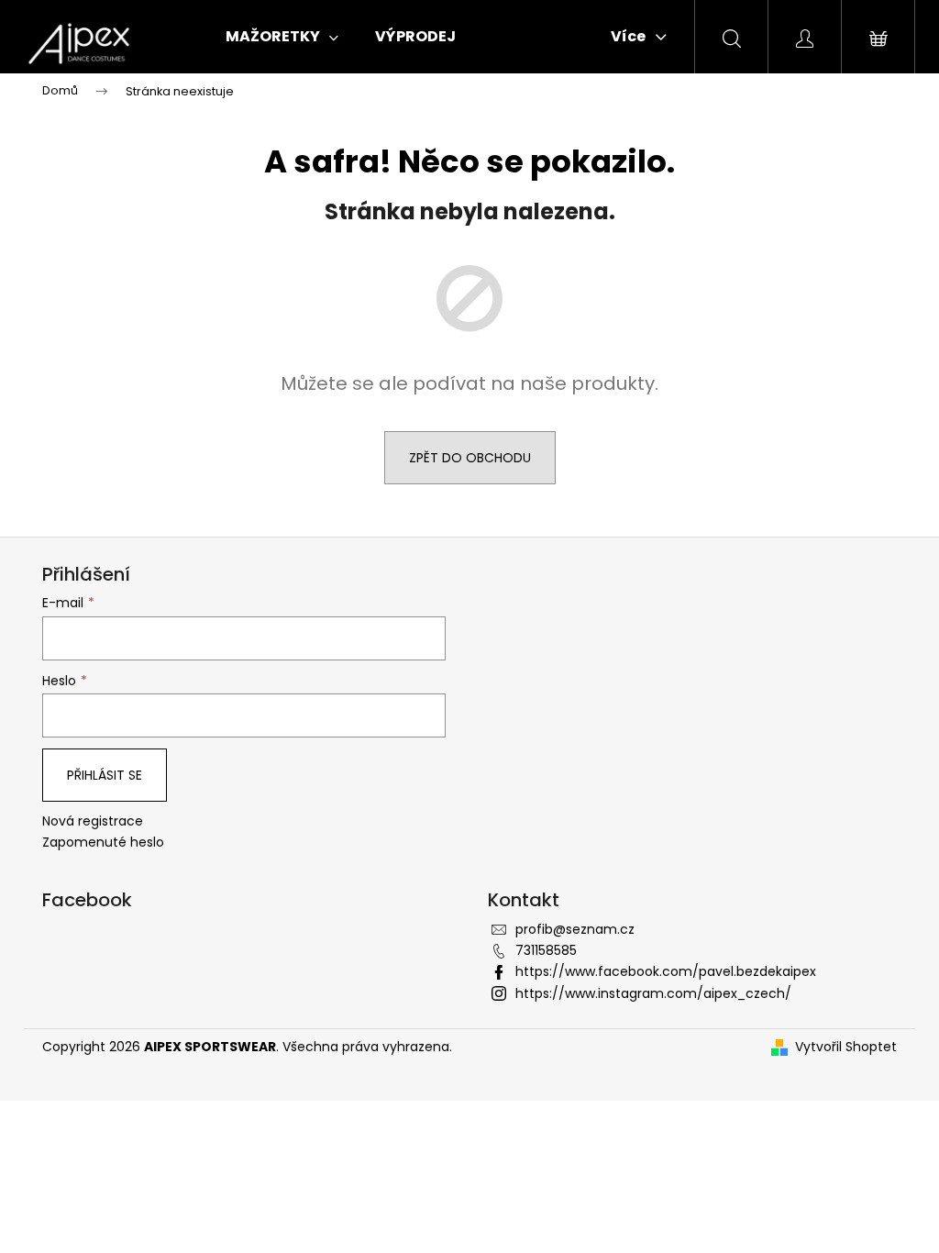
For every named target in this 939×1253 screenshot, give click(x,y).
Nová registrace (92, 821)
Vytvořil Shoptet (846, 1047)
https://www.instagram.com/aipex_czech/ (653, 993)
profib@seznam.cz (575, 929)
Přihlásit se (104, 775)
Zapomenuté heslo (103, 842)
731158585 (546, 950)
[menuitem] (282, 36)
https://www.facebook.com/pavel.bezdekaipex (665, 971)
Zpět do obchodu (470, 458)
